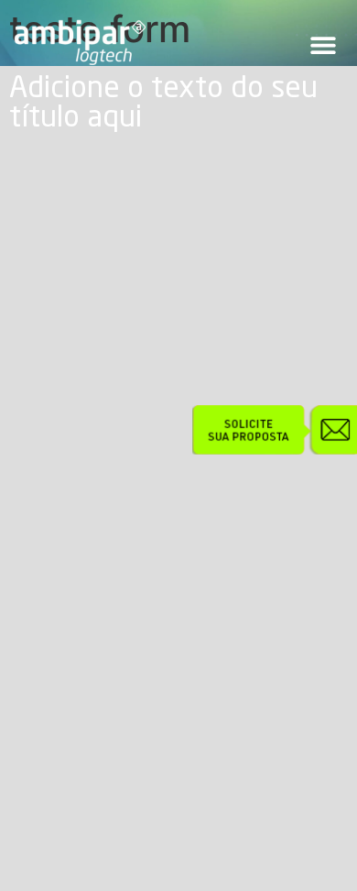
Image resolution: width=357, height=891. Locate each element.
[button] (322, 45)
